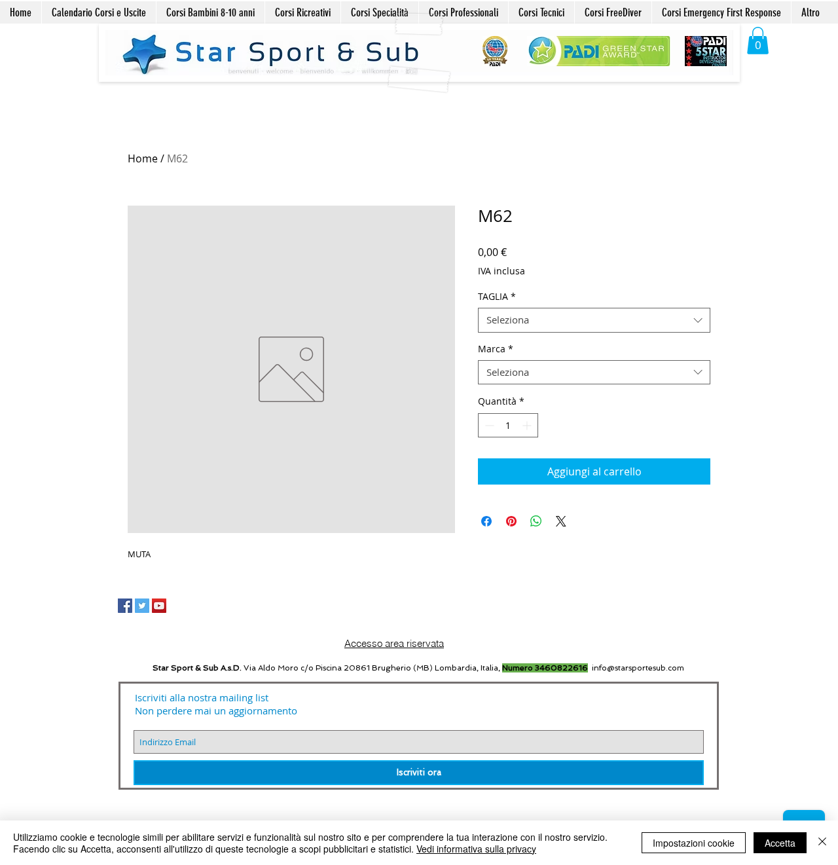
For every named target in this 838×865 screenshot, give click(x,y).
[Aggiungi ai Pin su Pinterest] (511, 521)
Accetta (780, 842)
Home (143, 158)
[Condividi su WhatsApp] (536, 521)
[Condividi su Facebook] (486, 521)
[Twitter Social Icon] (142, 605)
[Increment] (528, 425)
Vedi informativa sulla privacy (476, 848)
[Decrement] (488, 425)
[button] (757, 40)
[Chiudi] (822, 843)
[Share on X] (561, 521)
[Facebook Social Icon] (125, 605)
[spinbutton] (508, 425)
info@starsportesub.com (638, 667)
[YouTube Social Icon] (159, 605)
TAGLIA (497, 297)
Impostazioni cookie (694, 842)
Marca (495, 349)
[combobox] (594, 320)
